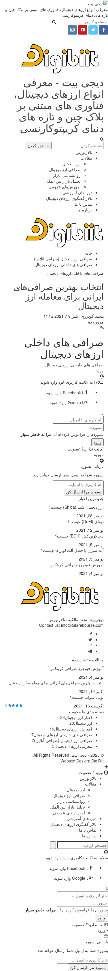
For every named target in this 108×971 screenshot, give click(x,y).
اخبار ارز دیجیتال (76, 717)
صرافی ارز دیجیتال (65, 169)
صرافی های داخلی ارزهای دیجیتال (75, 273)
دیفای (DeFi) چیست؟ (85, 521)
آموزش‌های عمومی (64, 187)
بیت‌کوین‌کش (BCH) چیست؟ (79, 536)
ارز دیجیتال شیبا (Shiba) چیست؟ (76, 507)
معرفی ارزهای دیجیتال (72, 746)
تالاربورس (83, 152)
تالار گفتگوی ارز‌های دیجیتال (69, 198)
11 (46, 316)
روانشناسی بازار (67, 175)
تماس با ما (83, 204)
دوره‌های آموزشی (77, 192)
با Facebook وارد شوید (64, 392)
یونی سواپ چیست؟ (87, 697)
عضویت (73, 449)
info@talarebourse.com (82, 625)
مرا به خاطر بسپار (36, 434)
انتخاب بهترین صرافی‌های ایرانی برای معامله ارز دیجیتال (59, 296)
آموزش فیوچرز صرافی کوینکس (77, 564)
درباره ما (84, 210)
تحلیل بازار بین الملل (63, 181)
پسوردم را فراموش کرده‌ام (81, 434)
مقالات (86, 158)
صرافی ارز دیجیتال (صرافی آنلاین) (62, 740)
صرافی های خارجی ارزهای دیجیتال (74, 365)
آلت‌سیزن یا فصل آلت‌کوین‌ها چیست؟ (72, 550)
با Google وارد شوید (67, 402)
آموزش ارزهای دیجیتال (71, 729)
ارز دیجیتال (71, 163)
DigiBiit (97, 761)
